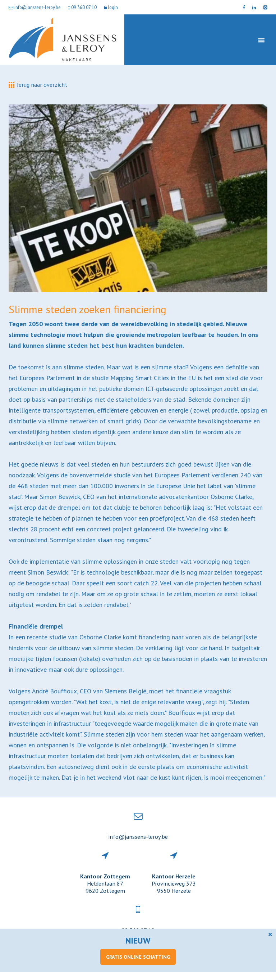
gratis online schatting (138, 957)
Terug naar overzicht (40, 84)
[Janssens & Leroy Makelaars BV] (62, 40)
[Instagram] (265, 7)
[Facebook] (244, 7)
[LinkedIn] (254, 7)
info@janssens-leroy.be (138, 836)
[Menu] (261, 40)
